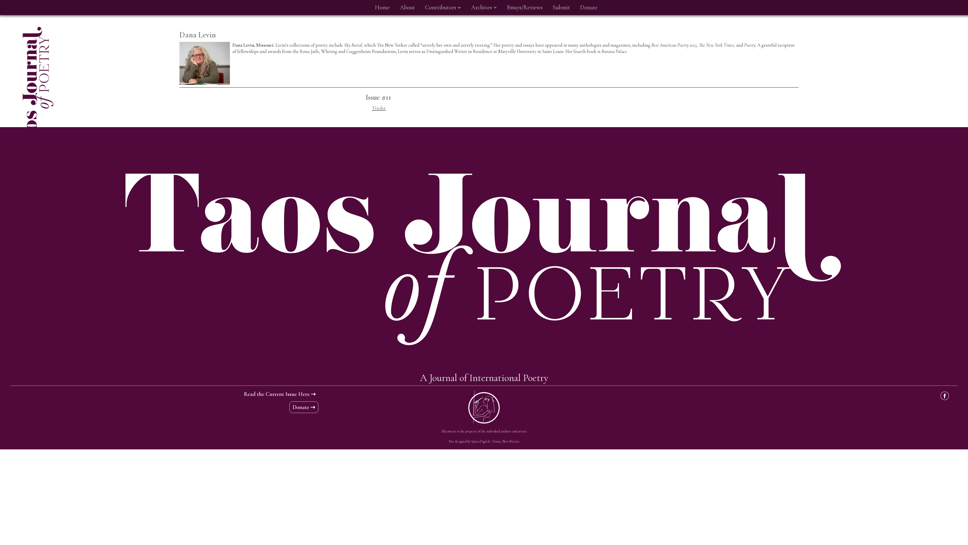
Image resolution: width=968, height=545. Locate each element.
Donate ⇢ (304, 407)
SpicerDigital (480, 441)
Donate (588, 7)
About (407, 7)
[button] (443, 7)
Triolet (379, 108)
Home (382, 7)
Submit (561, 7)
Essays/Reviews (524, 7)
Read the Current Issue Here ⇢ (280, 394)
